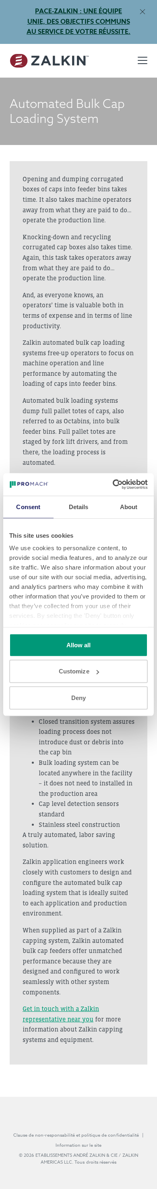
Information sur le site (79, 1145)
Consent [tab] (28, 506)
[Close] (142, 11)
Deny (78, 697)
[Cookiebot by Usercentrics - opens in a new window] (113, 484)
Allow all (78, 644)
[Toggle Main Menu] (142, 60)
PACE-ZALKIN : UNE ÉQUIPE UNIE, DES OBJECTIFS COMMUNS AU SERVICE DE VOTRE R (78, 21)
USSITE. (116, 32)
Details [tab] (79, 506)
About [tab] (129, 506)
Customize (74, 671)
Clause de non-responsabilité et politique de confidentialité (76, 1135)
